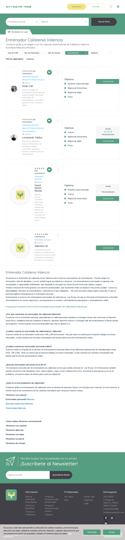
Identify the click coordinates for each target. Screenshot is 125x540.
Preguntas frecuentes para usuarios (51, 508)
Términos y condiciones (30, 513)
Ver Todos (68, 497)
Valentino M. (41, 246)
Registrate (88, 500)
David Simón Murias (38, 188)
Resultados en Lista (19, 32)
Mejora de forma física (77, 88)
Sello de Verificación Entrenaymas (31, 499)
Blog (66, 500)
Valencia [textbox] (44, 22)
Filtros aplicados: (15, 59)
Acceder (96, 7)
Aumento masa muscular (78, 84)
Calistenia (30, 59)
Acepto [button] (112, 532)
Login (86, 503)
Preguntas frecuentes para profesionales (51, 499)
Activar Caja (89, 497)
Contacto (49, 515)
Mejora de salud (74, 92)
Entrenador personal (16, 399)
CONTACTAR (108, 82)
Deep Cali (27, 86)
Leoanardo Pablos (32, 137)
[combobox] (64, 22)
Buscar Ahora (104, 22)
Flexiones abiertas (14, 430)
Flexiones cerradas (15, 434)
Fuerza (71, 132)
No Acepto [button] (92, 532)
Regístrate (76, 7)
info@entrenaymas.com (113, 512)
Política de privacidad (30, 507)
